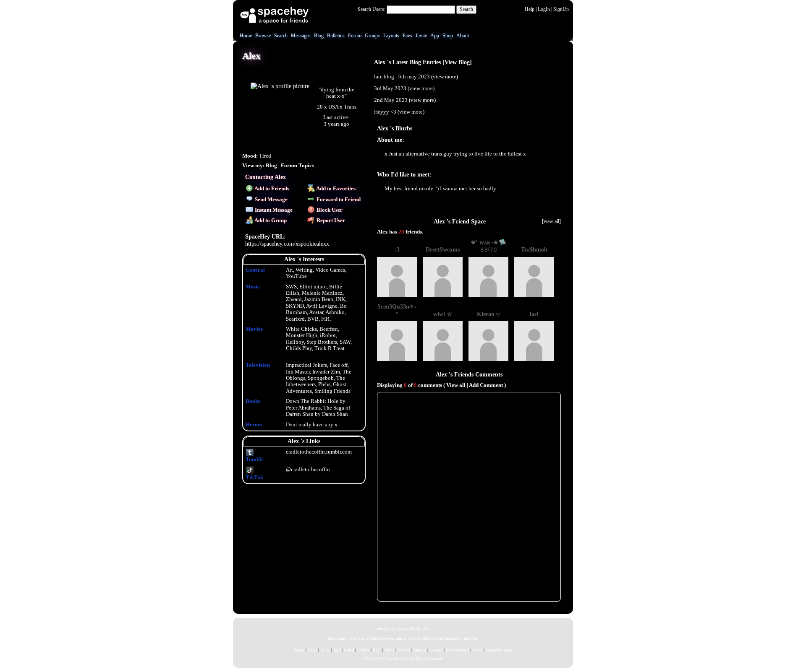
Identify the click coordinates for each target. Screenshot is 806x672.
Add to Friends (271, 189)
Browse (263, 36)
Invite (421, 36)
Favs (407, 36)
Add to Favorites (335, 189)
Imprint (419, 650)
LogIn (544, 9)
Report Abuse (457, 650)
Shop (447, 36)
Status (477, 650)
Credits (363, 650)
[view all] (551, 221)
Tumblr (255, 459)
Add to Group (270, 220)
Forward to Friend (338, 199)
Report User (330, 220)
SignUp (561, 9)
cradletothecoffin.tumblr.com (319, 452)
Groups (372, 36)
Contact (435, 650)
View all (456, 385)
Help (529, 9)
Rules (325, 650)
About (462, 36)
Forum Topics (297, 166)
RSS (377, 650)
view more (444, 77)
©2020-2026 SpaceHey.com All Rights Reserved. (403, 659)
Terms (389, 650)
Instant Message (273, 210)
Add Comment (486, 385)
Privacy (404, 650)
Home (246, 36)
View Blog (457, 62)
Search (466, 9)
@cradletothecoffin (308, 469)
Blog (319, 36)
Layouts (391, 36)
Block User (329, 210)
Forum (354, 36)
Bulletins (336, 36)
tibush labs (419, 628)
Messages (301, 36)
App (434, 36)
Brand (349, 650)
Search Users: (371, 9)
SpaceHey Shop (499, 650)
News (312, 650)
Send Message (271, 199)
